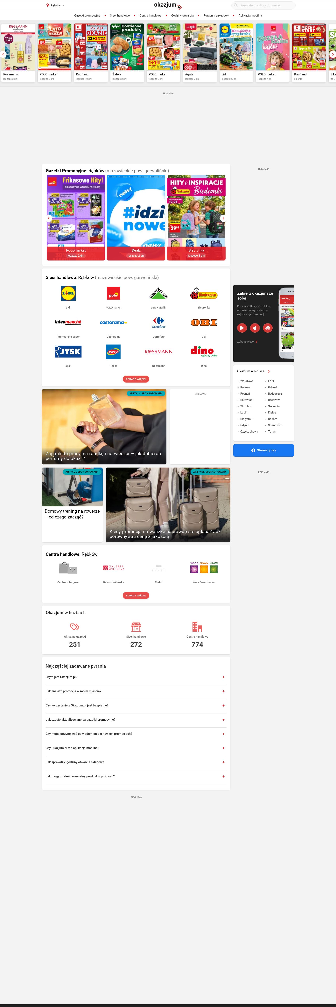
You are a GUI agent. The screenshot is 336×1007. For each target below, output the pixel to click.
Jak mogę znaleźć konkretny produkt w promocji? (80, 776)
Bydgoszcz (275, 393)
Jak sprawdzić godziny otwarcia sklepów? (75, 762)
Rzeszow (274, 400)
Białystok (246, 419)
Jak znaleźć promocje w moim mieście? (73, 691)
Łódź (271, 381)
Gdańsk (273, 387)
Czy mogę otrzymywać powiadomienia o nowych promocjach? (89, 734)
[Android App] (242, 328)
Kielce (272, 412)
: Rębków (107, 170)
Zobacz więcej (136, 379)
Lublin (244, 412)
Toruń (272, 431)
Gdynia (244, 425)
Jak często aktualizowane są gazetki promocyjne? (81, 719)
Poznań (245, 393)
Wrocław (246, 406)
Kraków (245, 387)
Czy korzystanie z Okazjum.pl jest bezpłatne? (77, 705)
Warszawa (247, 381)
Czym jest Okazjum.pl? (61, 677)
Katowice (246, 400)
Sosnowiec (275, 425)
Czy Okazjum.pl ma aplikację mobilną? (72, 748)
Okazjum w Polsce (250, 371)
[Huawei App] (268, 328)
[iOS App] (255, 328)
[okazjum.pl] (168, 6)
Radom (272, 419)
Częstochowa (249, 431)
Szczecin (274, 406)
